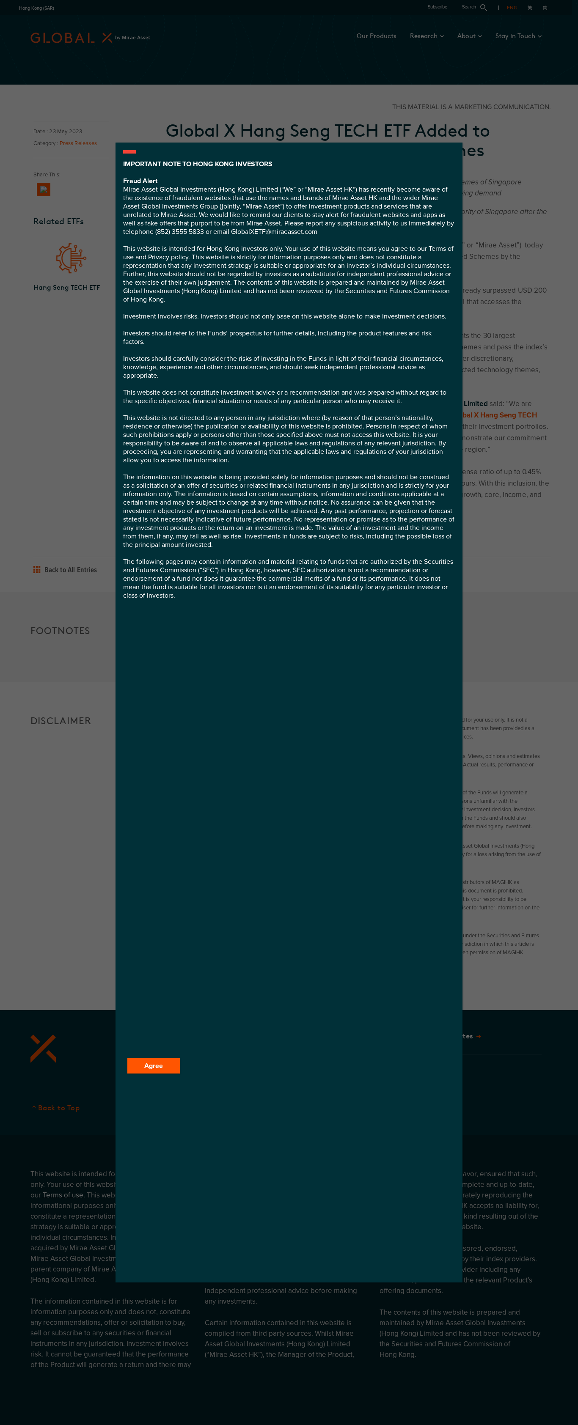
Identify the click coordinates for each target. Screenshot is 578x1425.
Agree (153, 1066)
